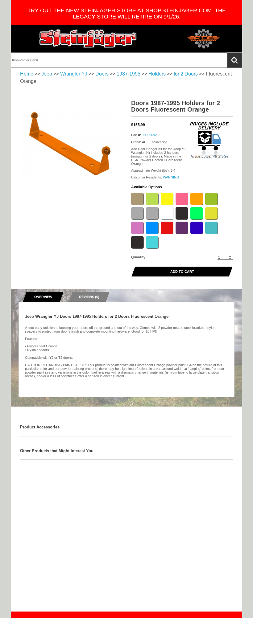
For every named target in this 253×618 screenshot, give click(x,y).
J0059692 (149, 135)
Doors (102, 73)
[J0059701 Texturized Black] (137, 242)
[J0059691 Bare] (152, 213)
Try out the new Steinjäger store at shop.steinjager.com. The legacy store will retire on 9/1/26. (126, 13)
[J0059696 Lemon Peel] (167, 199)
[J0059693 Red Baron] (167, 228)
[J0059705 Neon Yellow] (211, 213)
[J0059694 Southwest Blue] (196, 228)
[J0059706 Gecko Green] (211, 199)
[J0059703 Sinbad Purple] (182, 228)
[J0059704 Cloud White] (167, 213)
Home (26, 73)
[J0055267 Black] (182, 213)
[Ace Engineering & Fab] (204, 38)
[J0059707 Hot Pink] (182, 199)
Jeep (46, 73)
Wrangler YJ (73, 73)
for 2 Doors (186, 73)
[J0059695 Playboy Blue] (152, 228)
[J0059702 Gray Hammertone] (137, 213)
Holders (157, 73)
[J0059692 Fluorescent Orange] (196, 199)
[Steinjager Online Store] (87, 38)
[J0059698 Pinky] (137, 228)
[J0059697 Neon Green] (196, 213)
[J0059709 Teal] (211, 228)
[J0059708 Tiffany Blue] (152, 242)
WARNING (171, 177)
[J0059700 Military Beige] (137, 199)
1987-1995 (128, 73)
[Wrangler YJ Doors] (71, 144)
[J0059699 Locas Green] (152, 199)
